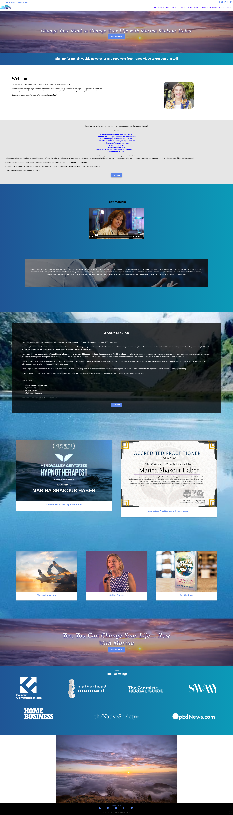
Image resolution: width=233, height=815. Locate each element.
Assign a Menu (116, 805)
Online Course (116, 595)
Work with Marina (46, 595)
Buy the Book (186, 595)
